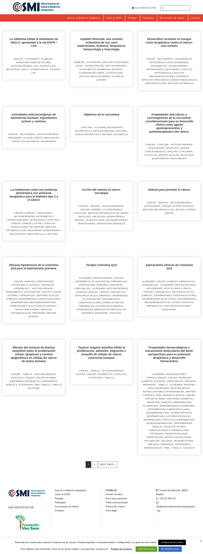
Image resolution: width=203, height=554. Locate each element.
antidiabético (87, 69)
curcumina (186, 152)
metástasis (13, 69)
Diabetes (79, 62)
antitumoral (173, 69)
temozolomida (86, 224)
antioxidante (157, 148)
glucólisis (151, 155)
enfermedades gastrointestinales (169, 416)
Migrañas (102, 285)
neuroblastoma (183, 441)
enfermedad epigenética (25, 381)
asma (159, 395)
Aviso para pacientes (116, 498)
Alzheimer (85, 278)
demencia (187, 399)
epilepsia (169, 427)
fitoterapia (26, 385)
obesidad (153, 444)
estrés (181, 427)
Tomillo (27, 374)
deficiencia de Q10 (48, 295)
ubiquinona (169, 309)
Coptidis (84, 76)
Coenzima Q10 (21, 288)
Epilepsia (159, 381)
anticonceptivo (180, 388)
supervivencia (39, 69)
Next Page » (107, 464)
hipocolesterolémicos (155, 80)
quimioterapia (160, 158)
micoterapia (165, 59)
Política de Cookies (121, 549)
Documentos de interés (67, 506)
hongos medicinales (184, 80)
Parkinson (47, 285)
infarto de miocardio (178, 437)
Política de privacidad (116, 502)
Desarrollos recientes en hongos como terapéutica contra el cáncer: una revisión (169, 42)
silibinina (46, 59)
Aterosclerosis (103, 278)
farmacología (180, 430)
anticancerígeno (21, 66)
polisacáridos (30, 141)
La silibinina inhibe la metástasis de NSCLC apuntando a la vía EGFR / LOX (34, 42)
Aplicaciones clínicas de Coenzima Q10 (169, 266)
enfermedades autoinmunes (177, 406)
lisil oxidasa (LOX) (45, 66)
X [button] (200, 541)
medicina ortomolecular (103, 213)
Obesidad (190, 381)
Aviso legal (111, 510)
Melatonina (45, 213)
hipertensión (18, 306)
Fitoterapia (32, 59)
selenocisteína (95, 220)
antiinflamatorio (17, 220)
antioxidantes (155, 69)
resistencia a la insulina (42, 234)
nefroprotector (155, 83)
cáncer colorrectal (100, 374)
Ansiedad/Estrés (175, 374)
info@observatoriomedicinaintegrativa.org (175, 508)
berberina (104, 69)
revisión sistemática (180, 83)
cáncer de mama (46, 378)
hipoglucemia (19, 227)
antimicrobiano (178, 66)
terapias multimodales (111, 224)
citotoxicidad (114, 73)
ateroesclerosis (87, 292)
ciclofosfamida (112, 210)
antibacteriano (94, 66)
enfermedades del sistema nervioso (169, 413)
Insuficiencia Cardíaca (26, 285)
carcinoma (173, 399)
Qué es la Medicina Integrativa (70, 490)
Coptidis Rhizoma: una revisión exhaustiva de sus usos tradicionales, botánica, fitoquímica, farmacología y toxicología (101, 44)
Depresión (184, 378)
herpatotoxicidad (177, 434)
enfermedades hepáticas (159, 420)
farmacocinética (113, 303)
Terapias (59, 498)
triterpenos (48, 141)
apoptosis (172, 148)
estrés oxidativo (44, 223)
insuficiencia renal (27, 309)
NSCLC (25, 69)
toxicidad (115, 313)
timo (37, 385)
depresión (153, 402)
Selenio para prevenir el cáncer (169, 189)
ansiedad (189, 385)
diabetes (27, 223)
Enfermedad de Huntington (92, 281)
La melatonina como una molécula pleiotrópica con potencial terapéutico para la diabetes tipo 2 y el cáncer (34, 195)
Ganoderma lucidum (20, 138)
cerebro (96, 210)
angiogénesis (183, 59)
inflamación (36, 227)
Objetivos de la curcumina (101, 114)
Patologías (60, 502)
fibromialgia (86, 306)
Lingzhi (15, 141)
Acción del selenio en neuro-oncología (101, 191)
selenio (79, 220)
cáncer (184, 148)
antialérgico (157, 62)
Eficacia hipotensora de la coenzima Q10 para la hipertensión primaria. (33, 266)
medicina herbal (101, 76)
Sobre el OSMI (62, 494)
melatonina (35, 230)
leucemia (166, 441)
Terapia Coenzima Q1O (101, 265)
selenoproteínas (117, 220)
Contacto (59, 510)
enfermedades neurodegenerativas (33, 302)
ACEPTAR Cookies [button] (146, 549)
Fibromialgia (119, 281)
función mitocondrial (109, 306)
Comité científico (114, 494)
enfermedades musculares (159, 299)
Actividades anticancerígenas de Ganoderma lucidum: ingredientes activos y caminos (34, 118)
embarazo (105, 296)
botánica (117, 69)
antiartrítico (83, 131)
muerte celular (169, 155)
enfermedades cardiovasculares (39, 299)
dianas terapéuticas (88, 134)
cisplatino (80, 213)
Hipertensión (45, 281)
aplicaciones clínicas (177, 288)
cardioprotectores (91, 73)
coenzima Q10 (27, 295)
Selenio (95, 206)
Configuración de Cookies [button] (172, 542)
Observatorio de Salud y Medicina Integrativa (36, 6)
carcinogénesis (155, 152)
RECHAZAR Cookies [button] (170, 549)
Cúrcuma (86, 127)
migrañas (88, 313)
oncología (187, 155)
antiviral (121, 131)
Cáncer (18, 59)
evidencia (183, 76)
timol (167, 448)
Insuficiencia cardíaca (42, 306)
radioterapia (178, 158)
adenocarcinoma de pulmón (33, 62)
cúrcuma (172, 152)
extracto (120, 374)
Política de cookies (115, 506)
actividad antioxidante (108, 127)
